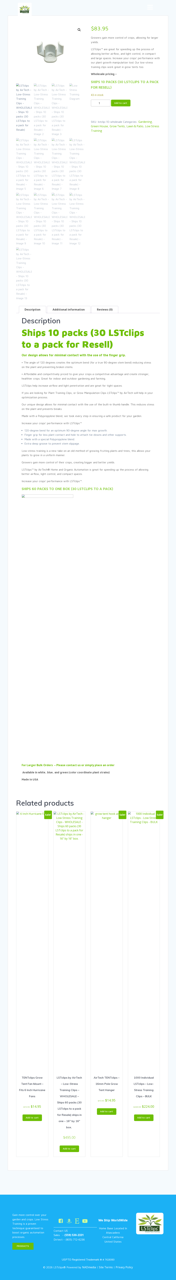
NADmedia (89, 1267)
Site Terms (106, 1267)
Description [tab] (32, 309)
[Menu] (149, 7)
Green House (99, 126)
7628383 (109, 1259)
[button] (79, 30)
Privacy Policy (124, 1267)
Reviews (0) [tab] (105, 309)
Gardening (145, 122)
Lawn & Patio (134, 126)
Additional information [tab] (69, 309)
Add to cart (120, 103)
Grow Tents (117, 126)
